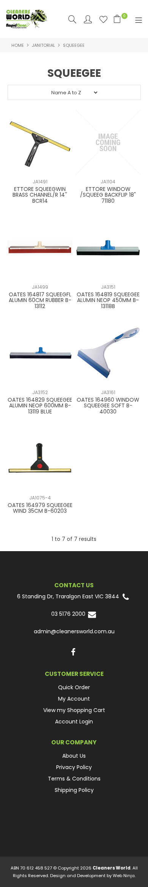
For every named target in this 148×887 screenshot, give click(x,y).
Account (88, 19)
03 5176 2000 (69, 614)
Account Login (74, 721)
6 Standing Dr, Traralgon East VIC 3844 (69, 596)
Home (17, 45)
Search (72, 19)
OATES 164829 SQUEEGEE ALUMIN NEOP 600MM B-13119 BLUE (40, 405)
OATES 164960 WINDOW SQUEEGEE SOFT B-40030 (108, 405)
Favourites (103, 19)
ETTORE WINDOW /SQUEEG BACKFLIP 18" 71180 (108, 195)
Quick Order (74, 687)
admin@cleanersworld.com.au (74, 631)
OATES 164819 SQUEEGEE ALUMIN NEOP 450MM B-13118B (108, 300)
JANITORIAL (43, 45)
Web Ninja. (124, 876)
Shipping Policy (74, 790)
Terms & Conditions (74, 778)
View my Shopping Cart (74, 710)
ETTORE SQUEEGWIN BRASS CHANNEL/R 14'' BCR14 (40, 195)
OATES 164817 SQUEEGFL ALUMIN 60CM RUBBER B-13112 (40, 300)
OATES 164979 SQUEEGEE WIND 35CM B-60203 (40, 508)
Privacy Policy (74, 767)
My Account (74, 699)
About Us (74, 756)
